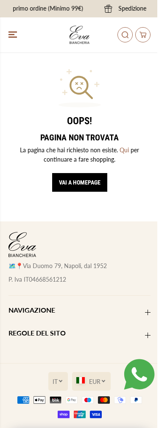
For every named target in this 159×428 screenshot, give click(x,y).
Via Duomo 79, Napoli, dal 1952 (65, 265)
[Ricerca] (125, 34)
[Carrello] (143, 34)
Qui (124, 150)
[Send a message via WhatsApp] (139, 374)
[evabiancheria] (79, 35)
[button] (13, 34)
